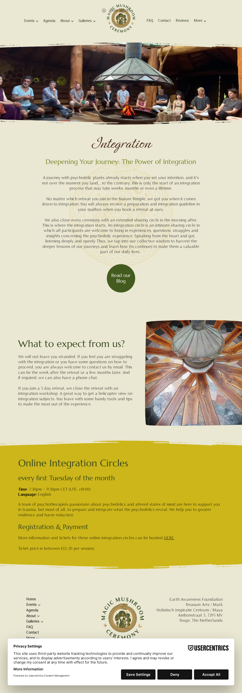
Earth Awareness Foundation (196, 600)
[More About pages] (72, 21)
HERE (169, 538)
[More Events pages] (37, 21)
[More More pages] (205, 21)
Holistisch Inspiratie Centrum (182, 610)
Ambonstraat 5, (192, 616)
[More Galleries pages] (94, 21)
